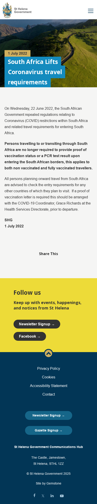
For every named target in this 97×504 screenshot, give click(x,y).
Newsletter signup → (37, 324)
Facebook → (30, 336)
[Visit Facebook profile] (34, 495)
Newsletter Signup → (48, 415)
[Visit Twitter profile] (43, 495)
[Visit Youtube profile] (62, 495)
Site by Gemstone (48, 483)
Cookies (48, 377)
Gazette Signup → (48, 430)
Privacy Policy (48, 368)
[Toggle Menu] (90, 11)
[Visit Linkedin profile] (52, 495)
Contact (48, 394)
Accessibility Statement (48, 386)
